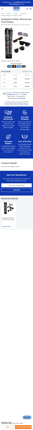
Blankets (17, 4)
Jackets (11, 4)
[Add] (12, 427)
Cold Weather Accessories (22, 2)
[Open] (2, 9)
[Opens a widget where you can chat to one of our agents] (27, 418)
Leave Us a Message (19, 98)
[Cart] (30, 9)
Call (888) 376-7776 (12, 94)
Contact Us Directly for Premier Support (16, 104)
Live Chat (23, 94)
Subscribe (16, 190)
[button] (16, 43)
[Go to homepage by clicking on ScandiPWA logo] (16, 9)
